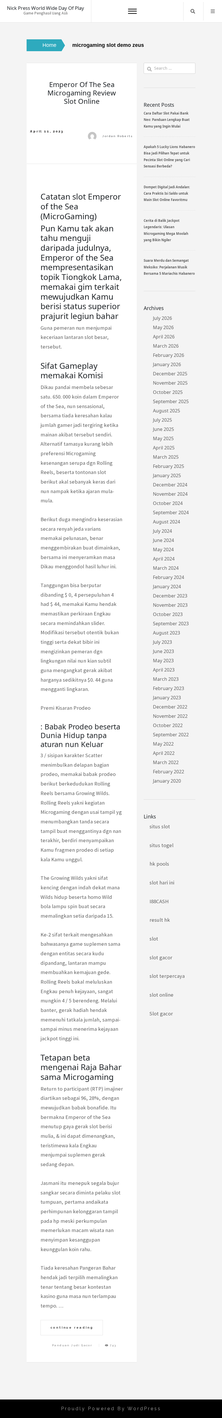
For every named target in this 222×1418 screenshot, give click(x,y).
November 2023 (170, 605)
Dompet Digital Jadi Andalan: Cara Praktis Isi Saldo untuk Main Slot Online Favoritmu (167, 193)
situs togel (161, 845)
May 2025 (163, 438)
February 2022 (168, 771)
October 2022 (168, 725)
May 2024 (163, 549)
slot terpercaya (167, 976)
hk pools (159, 863)
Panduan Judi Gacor (72, 1345)
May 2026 (163, 327)
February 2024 (168, 577)
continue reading (71, 1327)
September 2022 (171, 734)
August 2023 (166, 633)
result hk (159, 920)
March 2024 (166, 568)
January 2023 (167, 697)
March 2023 (166, 679)
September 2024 (171, 512)
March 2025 (166, 457)
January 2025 (167, 475)
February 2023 (168, 688)
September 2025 (171, 401)
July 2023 (162, 642)
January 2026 (167, 364)
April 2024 (164, 559)
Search (193, 11)
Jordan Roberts (117, 136)
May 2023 (163, 660)
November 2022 (170, 716)
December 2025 (170, 373)
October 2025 (168, 392)
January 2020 (167, 781)
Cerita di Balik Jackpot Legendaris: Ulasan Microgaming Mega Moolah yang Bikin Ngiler (166, 230)
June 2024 (163, 540)
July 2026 (162, 318)
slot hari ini (161, 882)
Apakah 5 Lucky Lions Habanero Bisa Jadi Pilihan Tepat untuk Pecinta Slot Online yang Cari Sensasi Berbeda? (169, 156)
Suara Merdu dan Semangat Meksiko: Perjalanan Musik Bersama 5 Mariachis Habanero (169, 267)
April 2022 (164, 753)
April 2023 (164, 670)
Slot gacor (161, 1013)
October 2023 (168, 614)
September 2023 (171, 623)
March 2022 (166, 762)
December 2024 (170, 485)
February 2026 (168, 355)
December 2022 (170, 707)
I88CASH (159, 901)
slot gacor (160, 957)
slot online (161, 994)
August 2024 (166, 522)
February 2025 (168, 466)
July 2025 (162, 420)
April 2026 (164, 336)
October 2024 (168, 503)
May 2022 (163, 744)
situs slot (159, 826)
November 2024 (170, 494)
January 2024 (167, 586)
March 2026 (166, 346)
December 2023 (170, 596)
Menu (213, 11)
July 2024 (162, 531)
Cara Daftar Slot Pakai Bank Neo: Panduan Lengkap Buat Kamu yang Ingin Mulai (167, 119)
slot (153, 938)
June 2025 (163, 429)
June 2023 (163, 651)
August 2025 (166, 410)
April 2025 (164, 448)
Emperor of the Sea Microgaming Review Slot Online (81, 93)
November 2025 (170, 383)
